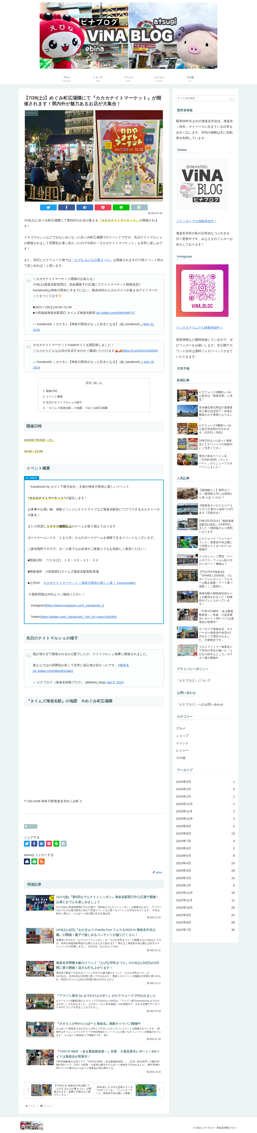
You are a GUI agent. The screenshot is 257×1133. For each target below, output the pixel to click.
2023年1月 (205, 885)
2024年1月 (205, 796)
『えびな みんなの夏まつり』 (92, 260)
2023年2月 (205, 878)
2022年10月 (205, 907)
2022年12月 (205, 892)
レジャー (182, 750)
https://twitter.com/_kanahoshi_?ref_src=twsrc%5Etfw (78, 617)
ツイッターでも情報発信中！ (196, 221)
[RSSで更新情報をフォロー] (42, 861)
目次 (89, 383)
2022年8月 (205, 922)
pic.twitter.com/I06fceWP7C (115, 313)
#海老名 (123, 665)
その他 (180, 758)
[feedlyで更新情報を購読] (34, 861)
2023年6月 (205, 848)
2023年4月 (205, 863)
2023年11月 (205, 811)
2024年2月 (205, 789)
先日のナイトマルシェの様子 (64, 402)
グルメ (180, 728)
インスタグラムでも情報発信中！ (199, 327)
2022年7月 (205, 930)
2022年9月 (205, 915)
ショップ (182, 735)
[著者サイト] (27, 861)
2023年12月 (205, 804)
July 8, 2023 (114, 682)
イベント (32, 826)
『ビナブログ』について (193, 680)
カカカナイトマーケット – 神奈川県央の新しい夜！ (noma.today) (89, 583)
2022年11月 (205, 900)
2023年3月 (205, 870)
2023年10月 (205, 818)
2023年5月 (205, 855)
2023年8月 (205, 833)
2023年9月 (205, 826)
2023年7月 (205, 841)
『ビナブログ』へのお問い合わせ (199, 704)
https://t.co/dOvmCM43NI (140, 350)
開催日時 (51, 390)
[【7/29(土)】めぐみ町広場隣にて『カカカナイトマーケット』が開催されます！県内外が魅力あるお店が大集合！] (84, 207)
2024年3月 (205, 782)
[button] (231, 99)
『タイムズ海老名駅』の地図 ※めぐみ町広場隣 (77, 407)
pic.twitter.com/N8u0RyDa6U (53, 671)
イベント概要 (54, 396)
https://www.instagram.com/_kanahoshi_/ (74, 605)
